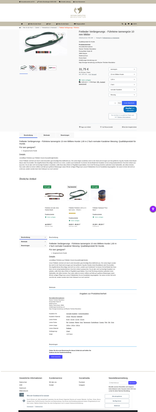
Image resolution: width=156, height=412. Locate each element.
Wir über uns (53, 382)
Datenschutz (39, 406)
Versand (93, 74)
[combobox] (123, 69)
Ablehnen (117, 405)
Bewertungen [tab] (65, 135)
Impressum (30, 406)
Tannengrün (87, 322)
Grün (112, 322)
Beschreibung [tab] (28, 135)
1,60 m (68, 325)
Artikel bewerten (55, 357)
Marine (77, 322)
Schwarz (71, 322)
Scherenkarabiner (83, 313)
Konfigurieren (117, 401)
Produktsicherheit (49, 214)
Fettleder (68, 328)
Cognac (101, 322)
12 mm (77, 319)
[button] (125, 24)
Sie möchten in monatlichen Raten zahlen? (122, 116)
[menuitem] (21, 24)
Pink (106, 322)
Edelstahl (79, 316)
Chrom (68, 316)
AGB (20, 385)
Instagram (82, 385)
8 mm (68, 319)
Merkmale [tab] (47, 135)
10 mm (72, 319)
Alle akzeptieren (117, 396)
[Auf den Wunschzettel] (63, 34)
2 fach (68, 331)
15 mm (82, 319)
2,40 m (73, 325)
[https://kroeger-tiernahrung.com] (21, 24)
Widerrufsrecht (23, 391)
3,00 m (78, 325)
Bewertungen (25, 245)
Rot (67, 322)
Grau (81, 322)
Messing (73, 316)
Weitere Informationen (124, 117)
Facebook (82, 382)
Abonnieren (132, 382)
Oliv (109, 322)
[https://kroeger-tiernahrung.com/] (78, 11)
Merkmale (24, 241)
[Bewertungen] (72, 213)
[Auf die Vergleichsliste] (59, 34)
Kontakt (51, 385)
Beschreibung (25, 237)
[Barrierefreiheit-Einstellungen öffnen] (153, 209)
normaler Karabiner (72, 313)
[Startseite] (20, 28)
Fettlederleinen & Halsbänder (110, 38)
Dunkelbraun (95, 322)
